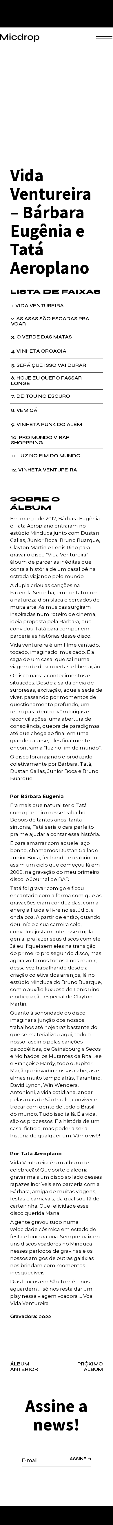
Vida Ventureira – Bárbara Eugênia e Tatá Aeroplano (51, 221)
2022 (45, 1316)
